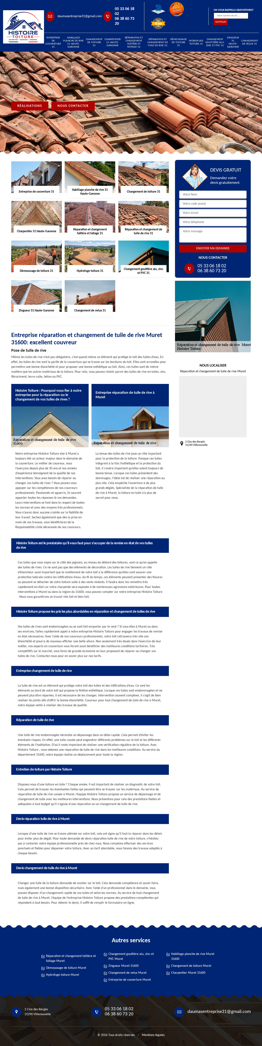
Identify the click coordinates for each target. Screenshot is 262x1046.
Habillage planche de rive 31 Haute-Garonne (73, 42)
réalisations (29, 106)
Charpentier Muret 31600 (188, 973)
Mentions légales (153, 1035)
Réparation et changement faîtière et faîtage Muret (71, 959)
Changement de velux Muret (127, 973)
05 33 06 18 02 (124, 11)
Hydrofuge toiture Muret (62, 975)
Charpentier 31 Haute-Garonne (113, 42)
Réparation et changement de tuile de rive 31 (158, 42)
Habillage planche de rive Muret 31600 (192, 956)
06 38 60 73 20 (124, 21)
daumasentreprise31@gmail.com (80, 16)
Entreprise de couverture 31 (53, 42)
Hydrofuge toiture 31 (196, 42)
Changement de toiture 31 (94, 42)
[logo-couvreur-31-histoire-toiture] (21, 26)
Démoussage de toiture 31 (178, 42)
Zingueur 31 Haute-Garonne (233, 42)
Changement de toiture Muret (191, 966)
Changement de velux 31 (249, 42)
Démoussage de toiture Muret (66, 968)
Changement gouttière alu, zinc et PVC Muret (131, 956)
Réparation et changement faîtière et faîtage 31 (134, 42)
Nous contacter (73, 106)
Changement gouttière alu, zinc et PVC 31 (215, 42)
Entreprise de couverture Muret (129, 979)
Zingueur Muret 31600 (123, 966)
